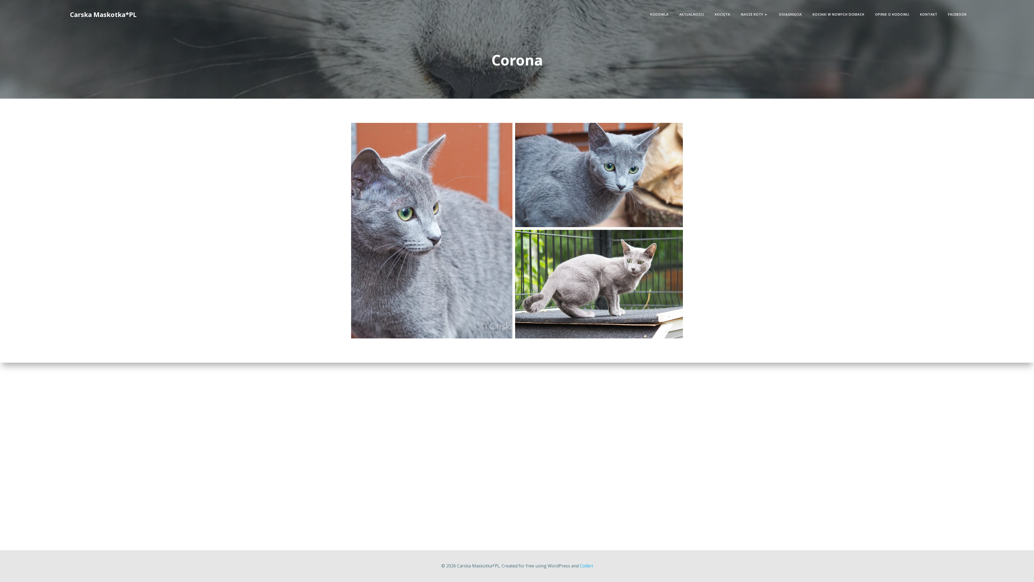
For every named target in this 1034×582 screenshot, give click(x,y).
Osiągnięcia (790, 14)
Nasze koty (752, 14)
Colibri (586, 566)
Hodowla (659, 14)
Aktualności (691, 14)
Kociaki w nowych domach (838, 14)
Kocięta (722, 14)
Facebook (957, 14)
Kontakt (928, 14)
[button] (431, 230)
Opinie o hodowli (892, 14)
